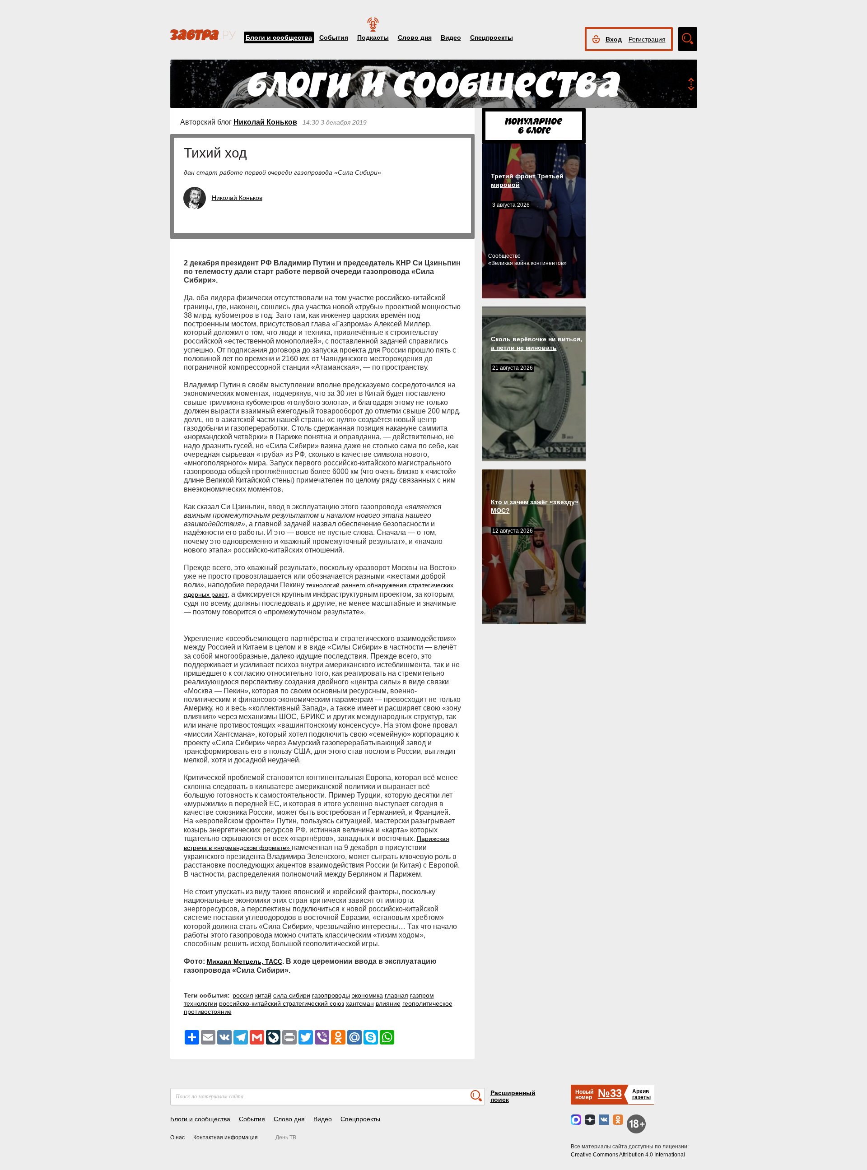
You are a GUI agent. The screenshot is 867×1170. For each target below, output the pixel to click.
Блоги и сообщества (279, 37)
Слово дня (415, 37)
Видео (451, 37)
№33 (610, 1093)
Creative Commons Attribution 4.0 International (628, 1154)
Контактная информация (225, 1137)
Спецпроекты (491, 37)
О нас (177, 1137)
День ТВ (285, 1137)
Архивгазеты (641, 1094)
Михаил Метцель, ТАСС (244, 961)
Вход (614, 39)
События (333, 37)
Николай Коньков (265, 122)
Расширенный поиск (513, 1096)
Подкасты (373, 37)
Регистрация (647, 39)
